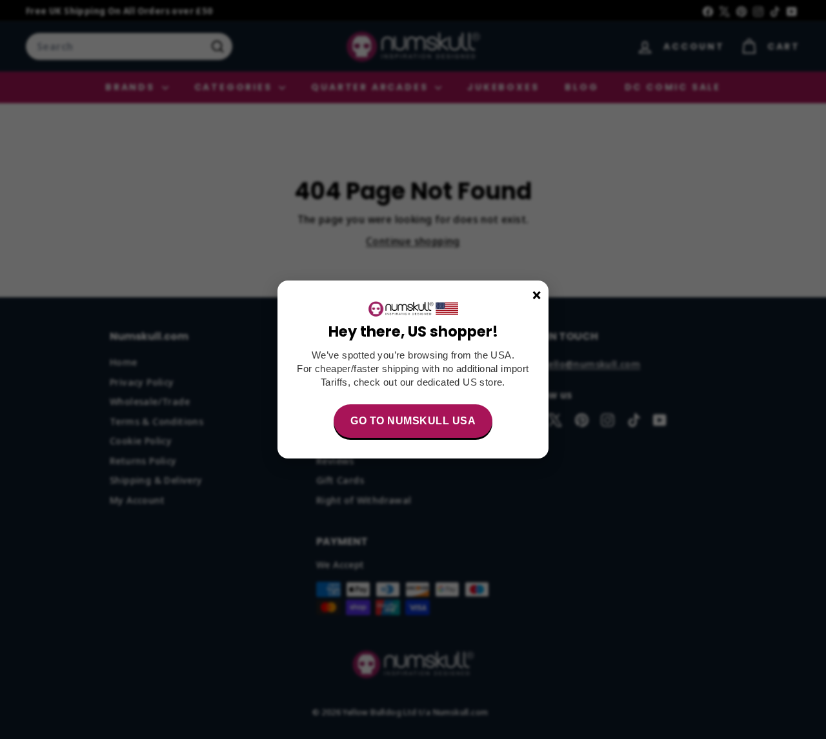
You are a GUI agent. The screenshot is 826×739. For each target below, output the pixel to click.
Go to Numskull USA (413, 420)
